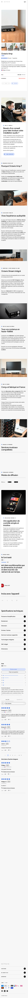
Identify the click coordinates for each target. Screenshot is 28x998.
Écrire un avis (13, 668)
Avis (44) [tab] (7, 698)
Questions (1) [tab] (19, 698)
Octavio (5, 995)
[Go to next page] (22, 754)
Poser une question (13, 670)
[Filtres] (2, 702)
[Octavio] (7, 2)
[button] (2, 2)
